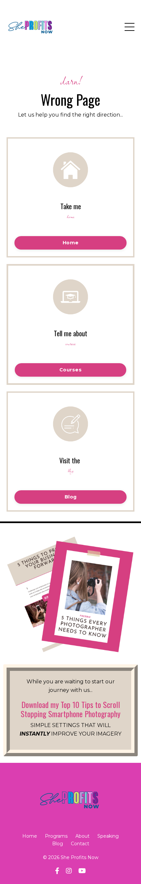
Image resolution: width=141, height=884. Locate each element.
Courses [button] (70, 370)
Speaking (108, 836)
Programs (56, 836)
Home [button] (70, 243)
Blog (57, 844)
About (82, 836)
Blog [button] (70, 497)
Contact (80, 844)
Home (29, 836)
